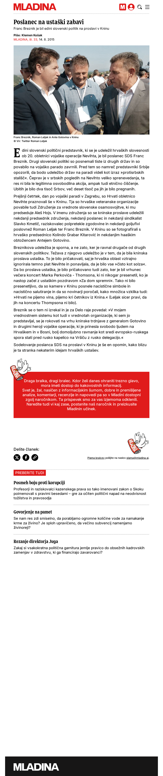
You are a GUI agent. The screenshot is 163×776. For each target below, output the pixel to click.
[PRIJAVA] (131, 7)
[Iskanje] (139, 7)
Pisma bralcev (96, 457)
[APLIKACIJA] (122, 7)
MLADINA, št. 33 (25, 39)
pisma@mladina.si (137, 457)
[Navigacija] (147, 7)
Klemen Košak (32, 35)
